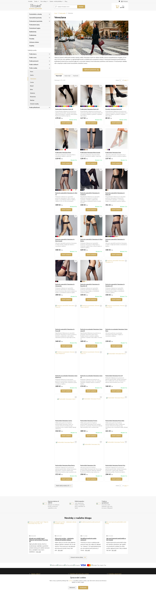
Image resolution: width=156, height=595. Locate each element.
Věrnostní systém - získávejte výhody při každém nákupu (64, 539)
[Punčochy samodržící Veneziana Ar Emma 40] (116, 179)
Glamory (32, 93)
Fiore (31, 71)
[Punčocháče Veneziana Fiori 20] (116, 362)
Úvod (55, 13)
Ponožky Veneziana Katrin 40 (113, 109)
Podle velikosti (33, 64)
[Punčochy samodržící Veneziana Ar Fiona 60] (66, 316)
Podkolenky (32, 35)
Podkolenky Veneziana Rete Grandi (90, 152)
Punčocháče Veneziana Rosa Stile (114, 420)
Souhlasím (83, 587)
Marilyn (32, 100)
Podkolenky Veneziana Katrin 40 (89, 109)
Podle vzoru (32, 57)
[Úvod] (40, 6)
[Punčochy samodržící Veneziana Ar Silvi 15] (66, 179)
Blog (66, 1)
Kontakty (30, 1)
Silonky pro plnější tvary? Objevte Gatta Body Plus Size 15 (38, 540)
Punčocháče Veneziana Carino (63, 420)
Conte (32, 82)
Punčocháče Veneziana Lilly (88, 465)
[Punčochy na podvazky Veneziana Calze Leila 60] (91, 316)
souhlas (70, 580)
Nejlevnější (67, 76)
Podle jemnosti (33, 61)
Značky (35, 1)
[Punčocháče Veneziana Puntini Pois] (116, 452)
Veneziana (33, 79)
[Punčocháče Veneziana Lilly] (91, 452)
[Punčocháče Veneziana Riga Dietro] (66, 452)
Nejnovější (59, 76)
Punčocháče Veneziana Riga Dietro (65, 465)
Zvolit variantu (66, 123)
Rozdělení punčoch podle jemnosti (88, 539)
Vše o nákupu (43, 1)
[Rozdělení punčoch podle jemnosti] (90, 527)
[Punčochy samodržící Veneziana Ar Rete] (116, 226)
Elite (31, 89)
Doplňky (31, 46)
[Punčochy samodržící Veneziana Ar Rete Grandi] (66, 226)
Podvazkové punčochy (35, 21)
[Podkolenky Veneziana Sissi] (116, 139)
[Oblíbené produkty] (119, 1)
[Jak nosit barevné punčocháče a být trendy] (116, 527)
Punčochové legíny (34, 28)
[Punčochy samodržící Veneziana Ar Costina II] (91, 179)
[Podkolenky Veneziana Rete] (66, 139)
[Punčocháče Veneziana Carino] (66, 407)
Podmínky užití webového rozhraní (79, 574)
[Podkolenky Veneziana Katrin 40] (91, 96)
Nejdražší (75, 76)
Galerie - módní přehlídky (56, 1)
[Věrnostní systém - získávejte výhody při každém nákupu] (65, 527)
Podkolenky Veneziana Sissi (113, 152)
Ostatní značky (34, 104)
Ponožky (31, 39)
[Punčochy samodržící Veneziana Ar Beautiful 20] (91, 271)
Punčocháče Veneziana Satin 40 (64, 109)
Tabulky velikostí (35, 574)
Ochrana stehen (34, 42)
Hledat (81, 7)
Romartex (33, 96)
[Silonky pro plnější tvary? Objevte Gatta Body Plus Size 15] (39, 527)
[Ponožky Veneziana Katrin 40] (116, 96)
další (125, 80)
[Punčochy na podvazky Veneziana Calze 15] (91, 362)
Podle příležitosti (34, 107)
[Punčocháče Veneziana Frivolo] (91, 407)
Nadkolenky (32, 32)
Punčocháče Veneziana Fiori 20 (114, 375)
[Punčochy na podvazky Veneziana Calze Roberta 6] (66, 362)
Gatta (31, 75)
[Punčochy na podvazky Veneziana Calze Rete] (116, 316)
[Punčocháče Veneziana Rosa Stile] (116, 407)
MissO (32, 86)
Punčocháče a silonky (35, 14)
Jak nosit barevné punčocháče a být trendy (116, 539)
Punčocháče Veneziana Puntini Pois (115, 465)
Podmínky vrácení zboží (114, 574)
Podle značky (33, 68)
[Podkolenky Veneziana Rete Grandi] (91, 139)
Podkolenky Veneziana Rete (63, 152)
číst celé (38, 552)
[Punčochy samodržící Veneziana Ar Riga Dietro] (91, 226)
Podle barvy (32, 54)
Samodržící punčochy (35, 18)
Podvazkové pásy (34, 25)
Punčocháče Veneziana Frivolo (88, 420)
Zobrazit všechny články (77, 557)
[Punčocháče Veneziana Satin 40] (66, 96)
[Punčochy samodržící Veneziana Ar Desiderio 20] (116, 271)
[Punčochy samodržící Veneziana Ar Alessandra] (66, 271)
